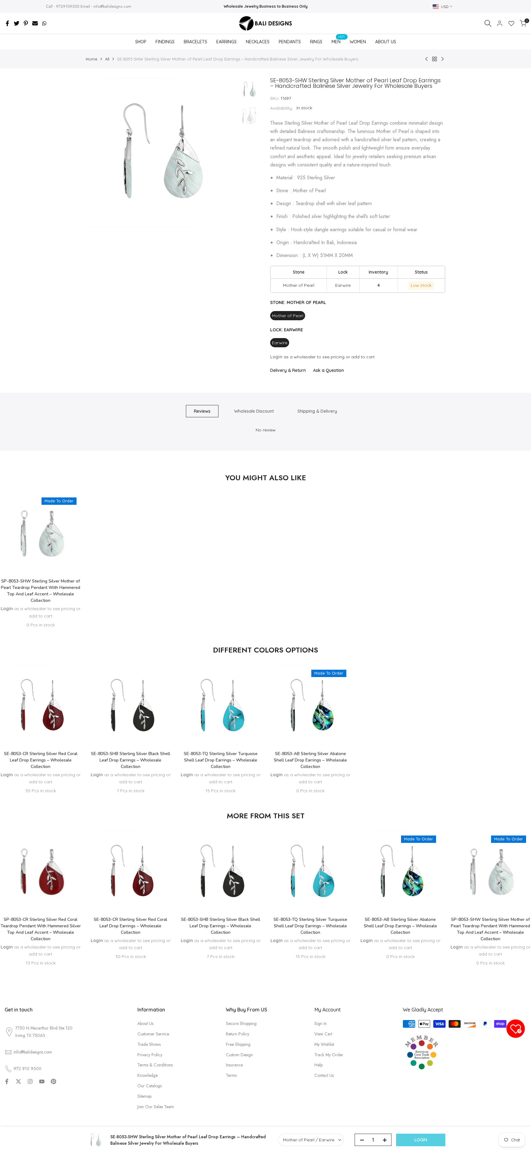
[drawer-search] (488, 23)
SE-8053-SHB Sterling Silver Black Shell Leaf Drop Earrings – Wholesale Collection (130, 760)
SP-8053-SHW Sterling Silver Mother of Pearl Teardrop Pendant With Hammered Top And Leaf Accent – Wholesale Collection (40, 590)
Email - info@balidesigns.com (106, 6)
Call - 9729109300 (62, 6)
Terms (231, 1075)
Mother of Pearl (287, 315)
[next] (222, 152)
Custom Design (239, 1055)
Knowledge (147, 1075)
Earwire (279, 342)
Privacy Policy (149, 1055)
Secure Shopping (241, 1023)
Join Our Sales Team (155, 1107)
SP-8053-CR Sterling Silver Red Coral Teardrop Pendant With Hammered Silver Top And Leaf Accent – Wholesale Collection (41, 929)
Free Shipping (238, 1044)
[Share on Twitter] (16, 23)
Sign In (320, 1023)
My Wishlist (324, 1044)
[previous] (98, 152)
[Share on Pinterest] (26, 23)
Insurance (234, 1065)
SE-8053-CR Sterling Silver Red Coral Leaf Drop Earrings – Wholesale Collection (40, 760)
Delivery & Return (288, 370)
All (107, 58)
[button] (40, 555)
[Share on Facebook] (7, 23)
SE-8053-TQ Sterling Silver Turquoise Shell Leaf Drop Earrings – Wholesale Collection (221, 760)
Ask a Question (328, 370)
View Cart (323, 1034)
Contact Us (324, 1075)
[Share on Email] (35, 23)
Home (91, 58)
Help (318, 1065)
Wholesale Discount (254, 411)
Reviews (202, 411)
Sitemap (144, 1096)
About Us (145, 1023)
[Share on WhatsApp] (44, 23)
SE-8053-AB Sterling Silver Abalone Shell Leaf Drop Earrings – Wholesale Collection (310, 760)
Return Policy (237, 1034)
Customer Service (153, 1034)
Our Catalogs (149, 1086)
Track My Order (328, 1055)
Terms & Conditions (155, 1065)
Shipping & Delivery (317, 411)
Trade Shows (149, 1044)
